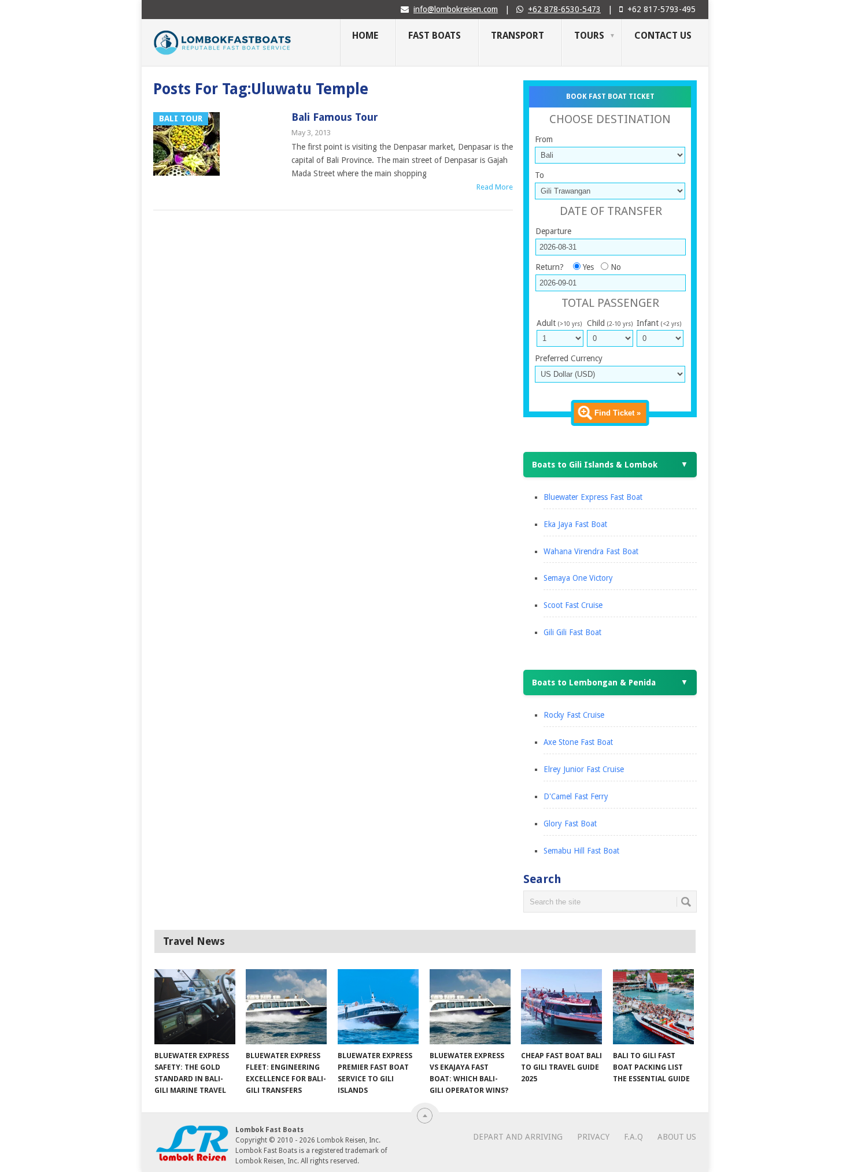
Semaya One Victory (578, 578)
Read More (494, 187)
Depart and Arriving (518, 1136)
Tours (589, 35)
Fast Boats (434, 35)
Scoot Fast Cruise (573, 605)
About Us (676, 1136)
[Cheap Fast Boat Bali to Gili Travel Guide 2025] (561, 1006)
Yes (588, 267)
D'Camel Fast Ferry (576, 796)
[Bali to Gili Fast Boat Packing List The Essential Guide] (653, 1006)
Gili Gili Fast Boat (572, 632)
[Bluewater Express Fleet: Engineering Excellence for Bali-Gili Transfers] (286, 1006)
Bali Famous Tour (334, 117)
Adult (559, 323)
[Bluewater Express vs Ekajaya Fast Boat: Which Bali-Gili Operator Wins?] (470, 1006)
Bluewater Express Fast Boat (593, 497)
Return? (549, 267)
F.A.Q (633, 1136)
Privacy (593, 1136)
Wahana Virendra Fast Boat (591, 551)
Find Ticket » (617, 413)
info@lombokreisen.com (455, 9)
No (616, 267)
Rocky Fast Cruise (574, 714)
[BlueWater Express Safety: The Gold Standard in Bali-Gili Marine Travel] (194, 1006)
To (539, 175)
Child (610, 323)
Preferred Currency (569, 358)
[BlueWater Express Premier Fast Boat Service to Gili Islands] (378, 1006)
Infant (659, 323)
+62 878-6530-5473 (564, 9)
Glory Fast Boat (570, 823)
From (544, 139)
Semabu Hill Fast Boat (581, 850)
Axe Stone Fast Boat (578, 742)
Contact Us (663, 35)
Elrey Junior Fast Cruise (584, 769)
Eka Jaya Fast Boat (575, 524)
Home (365, 35)
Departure (553, 231)
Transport (517, 35)
